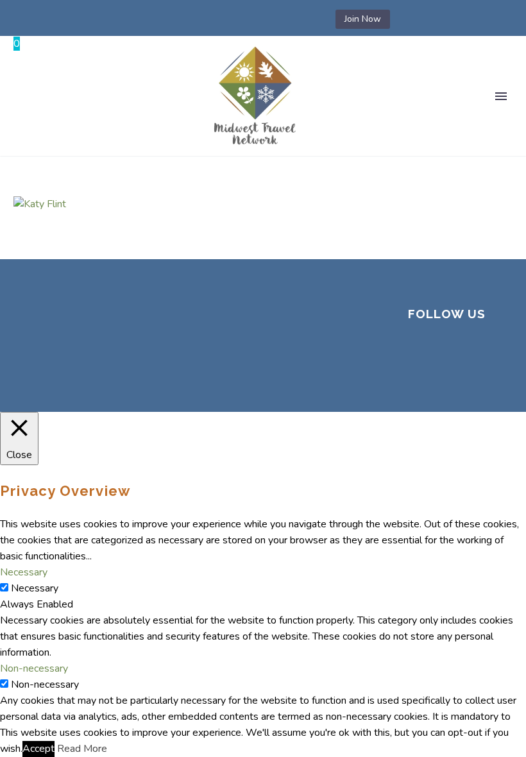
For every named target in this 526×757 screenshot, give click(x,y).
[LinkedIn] (207, 19)
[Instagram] (245, 19)
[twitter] (448, 350)
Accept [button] (38, 749)
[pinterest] (417, 374)
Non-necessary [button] (34, 668)
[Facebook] (188, 19)
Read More (82, 749)
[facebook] (417, 350)
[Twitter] (226, 19)
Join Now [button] (362, 19)
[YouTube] (284, 19)
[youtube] (448, 374)
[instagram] (479, 350)
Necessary (34, 588)
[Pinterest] (265, 19)
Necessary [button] (23, 572)
